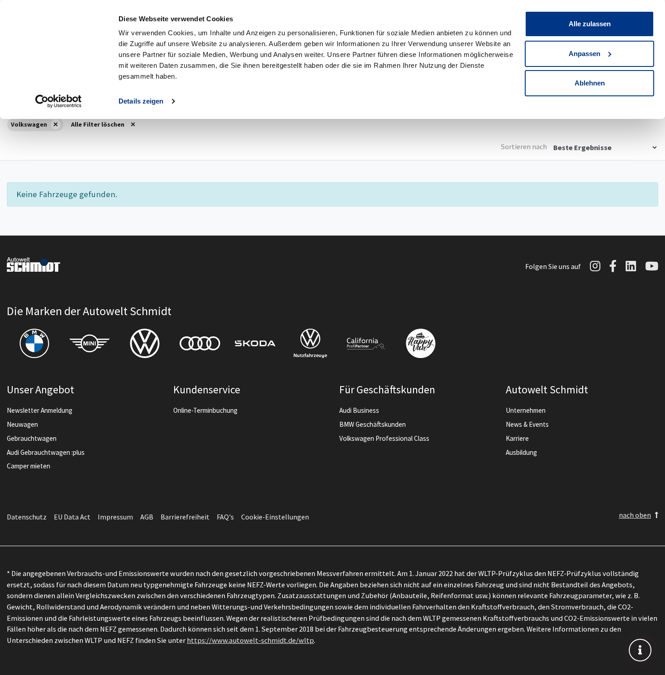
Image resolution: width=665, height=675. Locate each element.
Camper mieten (28, 466)
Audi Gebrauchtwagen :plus (46, 452)
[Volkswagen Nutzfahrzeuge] (310, 343)
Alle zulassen (590, 24)
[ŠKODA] (255, 343)
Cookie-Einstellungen (275, 516)
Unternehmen (526, 410)
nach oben (635, 514)
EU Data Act (72, 516)
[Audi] (200, 343)
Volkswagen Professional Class (384, 438)
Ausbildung (521, 452)
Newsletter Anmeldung (39, 410)
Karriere (517, 438)
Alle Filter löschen (97, 124)
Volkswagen (29, 124)
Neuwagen (22, 424)
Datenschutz (27, 516)
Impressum (115, 516)
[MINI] (89, 343)
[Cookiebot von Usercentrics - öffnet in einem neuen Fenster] (58, 101)
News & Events (527, 424)
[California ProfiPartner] (365, 343)
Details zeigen (141, 101)
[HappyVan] (420, 343)
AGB (146, 516)
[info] (640, 650)
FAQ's (225, 516)
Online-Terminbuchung (205, 410)
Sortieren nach (524, 146)
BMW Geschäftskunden (372, 424)
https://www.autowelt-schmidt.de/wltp (250, 640)
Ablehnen (590, 83)
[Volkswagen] (144, 343)
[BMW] (34, 343)
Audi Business (359, 410)
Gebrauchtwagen (32, 438)
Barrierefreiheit (185, 516)
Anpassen (584, 53)
